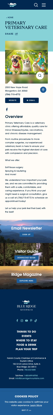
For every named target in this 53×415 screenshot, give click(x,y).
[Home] (12, 5)
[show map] (43, 90)
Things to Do (26, 331)
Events (26, 336)
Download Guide (26, 257)
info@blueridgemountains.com (29, 378)
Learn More (36, 405)
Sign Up (26, 234)
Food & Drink (26, 344)
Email (32, 100)
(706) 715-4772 (12, 94)
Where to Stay (26, 340)
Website (12, 100)
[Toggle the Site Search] (36, 5)
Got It (25, 410)
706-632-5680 (30, 370)
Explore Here (26, 281)
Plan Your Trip (26, 349)
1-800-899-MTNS (31, 375)
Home (10, 17)
